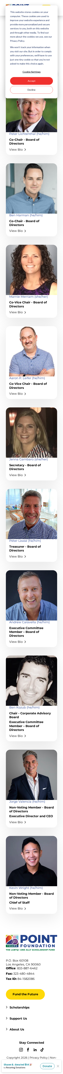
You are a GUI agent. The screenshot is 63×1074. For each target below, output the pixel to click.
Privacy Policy (39, 1057)
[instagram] (21, 1050)
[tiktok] (42, 1050)
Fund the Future (25, 994)
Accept (31, 80)
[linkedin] (35, 1050)
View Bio (16, 642)
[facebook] (28, 1050)
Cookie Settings (32, 71)
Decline (31, 89)
